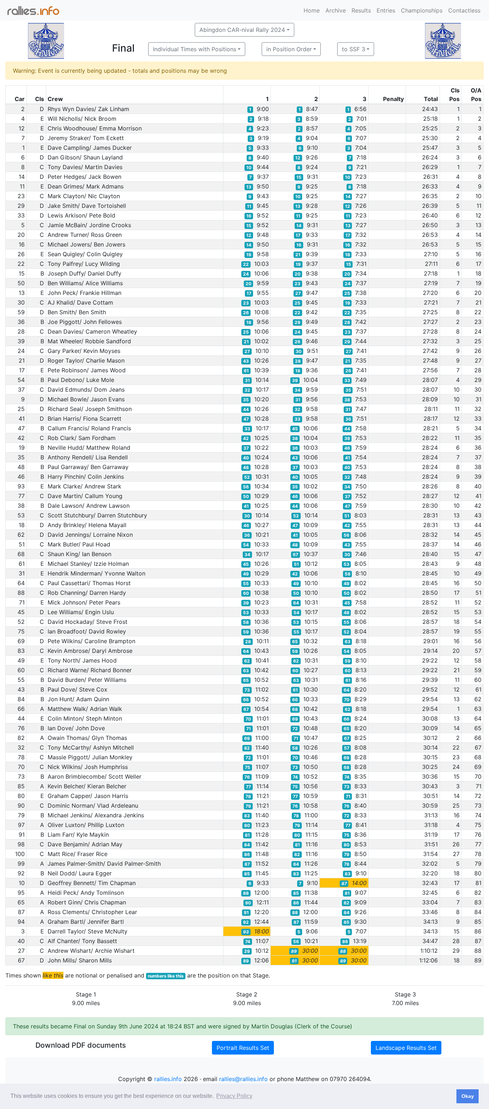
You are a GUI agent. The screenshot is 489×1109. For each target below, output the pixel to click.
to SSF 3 (353, 49)
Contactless (464, 10)
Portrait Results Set (243, 1047)
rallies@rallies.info (243, 1078)
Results (361, 10)
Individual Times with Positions (194, 49)
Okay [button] (467, 1096)
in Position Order (289, 49)
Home (312, 10)
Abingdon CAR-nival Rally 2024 (242, 29)
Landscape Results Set (406, 1047)
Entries (386, 10)
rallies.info (168, 1078)
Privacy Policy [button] (234, 1096)
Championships (421, 10)
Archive (335, 10)
